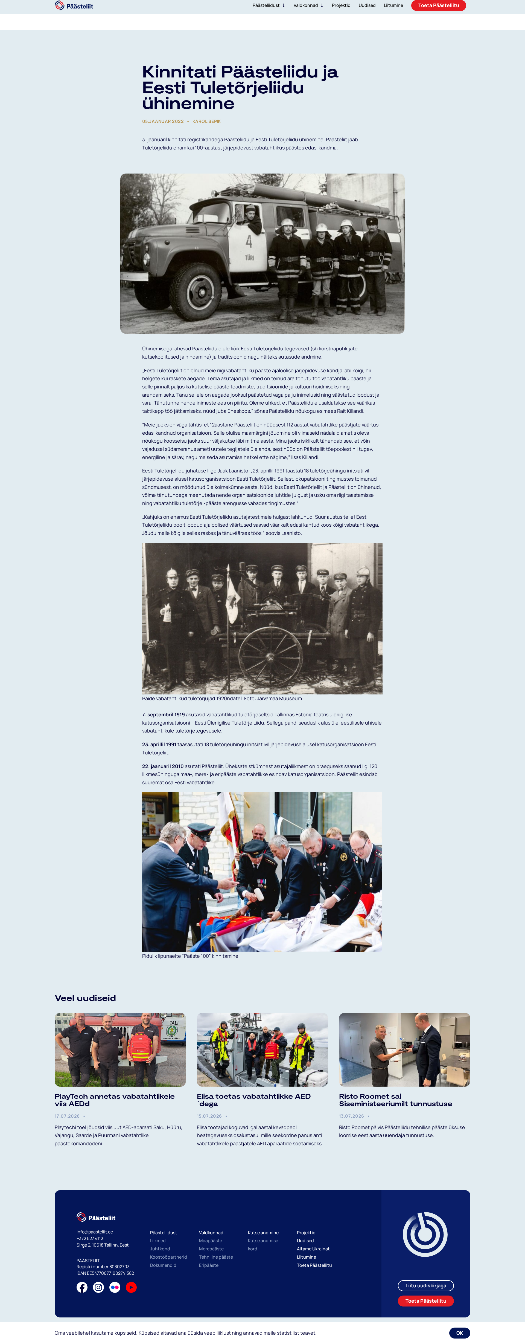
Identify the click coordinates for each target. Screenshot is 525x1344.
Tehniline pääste (216, 1257)
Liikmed (158, 1241)
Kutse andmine (263, 1233)
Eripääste (208, 1265)
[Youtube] (131, 1289)
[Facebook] (82, 1289)
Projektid (306, 1233)
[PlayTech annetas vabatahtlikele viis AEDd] (120, 1050)
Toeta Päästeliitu (314, 1265)
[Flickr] (114, 1289)
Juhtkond (160, 1249)
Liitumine (306, 1257)
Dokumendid (163, 1265)
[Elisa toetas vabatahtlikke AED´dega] (262, 1050)
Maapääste (210, 1241)
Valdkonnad (306, 5)
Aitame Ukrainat (313, 1249)
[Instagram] (98, 1289)
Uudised (305, 1241)
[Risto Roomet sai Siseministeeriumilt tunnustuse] (404, 1050)
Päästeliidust (266, 5)
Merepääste (211, 1249)
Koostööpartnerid (168, 1257)
